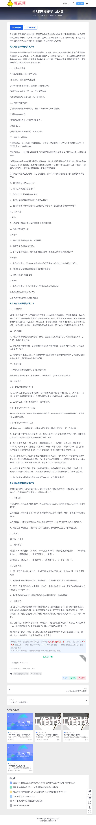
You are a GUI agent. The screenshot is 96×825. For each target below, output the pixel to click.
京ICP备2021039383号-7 (48, 821)
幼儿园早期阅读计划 (21, 674)
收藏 (74, 678)
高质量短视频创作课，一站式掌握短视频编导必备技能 (35, 787)
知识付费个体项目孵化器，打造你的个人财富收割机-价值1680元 (39, 792)
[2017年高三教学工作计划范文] (20, 721)
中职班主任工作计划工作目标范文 (47, 736)
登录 (81, 3)
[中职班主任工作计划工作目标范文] (48, 721)
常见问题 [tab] (31, 27)
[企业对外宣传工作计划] (76, 721)
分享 (66, 678)
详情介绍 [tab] (17, 27)
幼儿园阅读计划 (36, 674)
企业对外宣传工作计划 (72, 735)
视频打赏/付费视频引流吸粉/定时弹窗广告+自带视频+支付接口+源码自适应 (44, 782)
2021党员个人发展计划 (16, 766)
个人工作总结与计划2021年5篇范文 (27, 801)
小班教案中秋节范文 (21, 805)
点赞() (82, 678)
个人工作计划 (51, 15)
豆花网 (44, 819)
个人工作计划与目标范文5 (24, 796)
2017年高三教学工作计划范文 (19, 735)
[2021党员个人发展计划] (20, 752)
